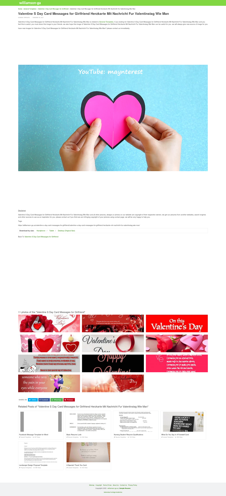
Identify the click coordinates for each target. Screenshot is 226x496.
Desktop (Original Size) (66, 230)
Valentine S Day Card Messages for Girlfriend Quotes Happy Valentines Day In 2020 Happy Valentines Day (117, 370)
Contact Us (123, 485)
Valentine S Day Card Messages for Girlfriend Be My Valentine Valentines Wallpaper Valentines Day (114, 350)
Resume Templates (73, 437)
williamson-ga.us (113, 488)
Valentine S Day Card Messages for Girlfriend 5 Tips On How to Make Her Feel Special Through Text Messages (54, 390)
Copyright (99, 485)
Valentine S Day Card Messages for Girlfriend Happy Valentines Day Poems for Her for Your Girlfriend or (52, 370)
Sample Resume (125, 488)
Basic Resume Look (74, 434)
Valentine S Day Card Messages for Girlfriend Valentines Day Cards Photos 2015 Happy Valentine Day (51, 330)
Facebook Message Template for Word (33, 434)
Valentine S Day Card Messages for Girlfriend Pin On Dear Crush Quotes (177, 330)
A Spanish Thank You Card (77, 465)
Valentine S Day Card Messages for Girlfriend (41, 236)
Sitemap (91, 485)
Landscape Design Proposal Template (33, 465)
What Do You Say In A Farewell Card (175, 434)
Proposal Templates (26, 467)
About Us (116, 485)
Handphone (41, 230)
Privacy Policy (132, 485)
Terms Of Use (107, 485)
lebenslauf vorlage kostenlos (113, 492)
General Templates (24, 17)
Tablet (51, 230)
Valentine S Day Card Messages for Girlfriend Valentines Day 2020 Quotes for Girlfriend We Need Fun (115, 330)
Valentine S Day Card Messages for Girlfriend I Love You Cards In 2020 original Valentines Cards (50, 350)
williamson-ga (30, 3)
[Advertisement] (113, 47)
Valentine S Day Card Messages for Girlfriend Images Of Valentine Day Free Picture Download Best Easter (116, 390)
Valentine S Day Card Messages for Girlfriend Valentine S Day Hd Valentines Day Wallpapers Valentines (179, 350)
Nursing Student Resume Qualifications (128, 434)
